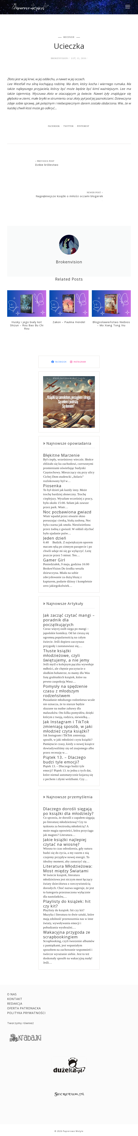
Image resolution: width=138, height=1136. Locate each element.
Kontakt (14, 999)
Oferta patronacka (24, 1008)
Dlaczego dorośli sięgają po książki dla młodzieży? (68, 811)
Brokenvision (59, 58)
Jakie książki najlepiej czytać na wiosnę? (64, 842)
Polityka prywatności (26, 1013)
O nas (12, 994)
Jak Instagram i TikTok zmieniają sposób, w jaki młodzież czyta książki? (68, 726)
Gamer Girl (54, 560)
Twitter (68, 126)
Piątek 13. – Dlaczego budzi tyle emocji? (64, 759)
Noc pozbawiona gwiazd (67, 511)
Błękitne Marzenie (61, 455)
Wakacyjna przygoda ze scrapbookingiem (66, 934)
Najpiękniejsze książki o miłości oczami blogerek (69, 196)
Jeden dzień (54, 538)
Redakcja (14, 1004)
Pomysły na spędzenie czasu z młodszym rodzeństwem (65, 690)
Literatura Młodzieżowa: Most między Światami (67, 868)
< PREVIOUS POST (44, 161)
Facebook (54, 126)
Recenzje (69, 37)
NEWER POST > (95, 192)
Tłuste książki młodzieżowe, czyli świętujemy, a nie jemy (66, 655)
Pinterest (83, 126)
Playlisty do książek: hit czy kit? (67, 904)
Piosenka (52, 485)
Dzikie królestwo (46, 164)
